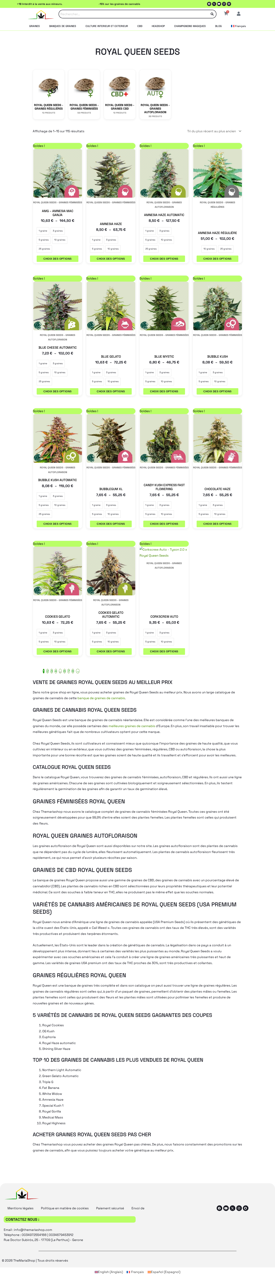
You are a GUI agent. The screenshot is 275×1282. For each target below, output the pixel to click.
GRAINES (34, 26)
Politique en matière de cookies (65, 1208)
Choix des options (57, 258)
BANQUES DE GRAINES (62, 26)
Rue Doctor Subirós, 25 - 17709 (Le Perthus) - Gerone (43, 1240)
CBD (139, 26)
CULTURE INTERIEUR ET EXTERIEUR (106, 26)
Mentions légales (20, 1208)
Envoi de (138, 1208)
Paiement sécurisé (110, 1208)
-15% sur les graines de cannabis (119, 4)
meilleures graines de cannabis (132, 726)
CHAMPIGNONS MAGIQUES (190, 26)
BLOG (218, 26)
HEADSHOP (158, 26)
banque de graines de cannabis (101, 698)
